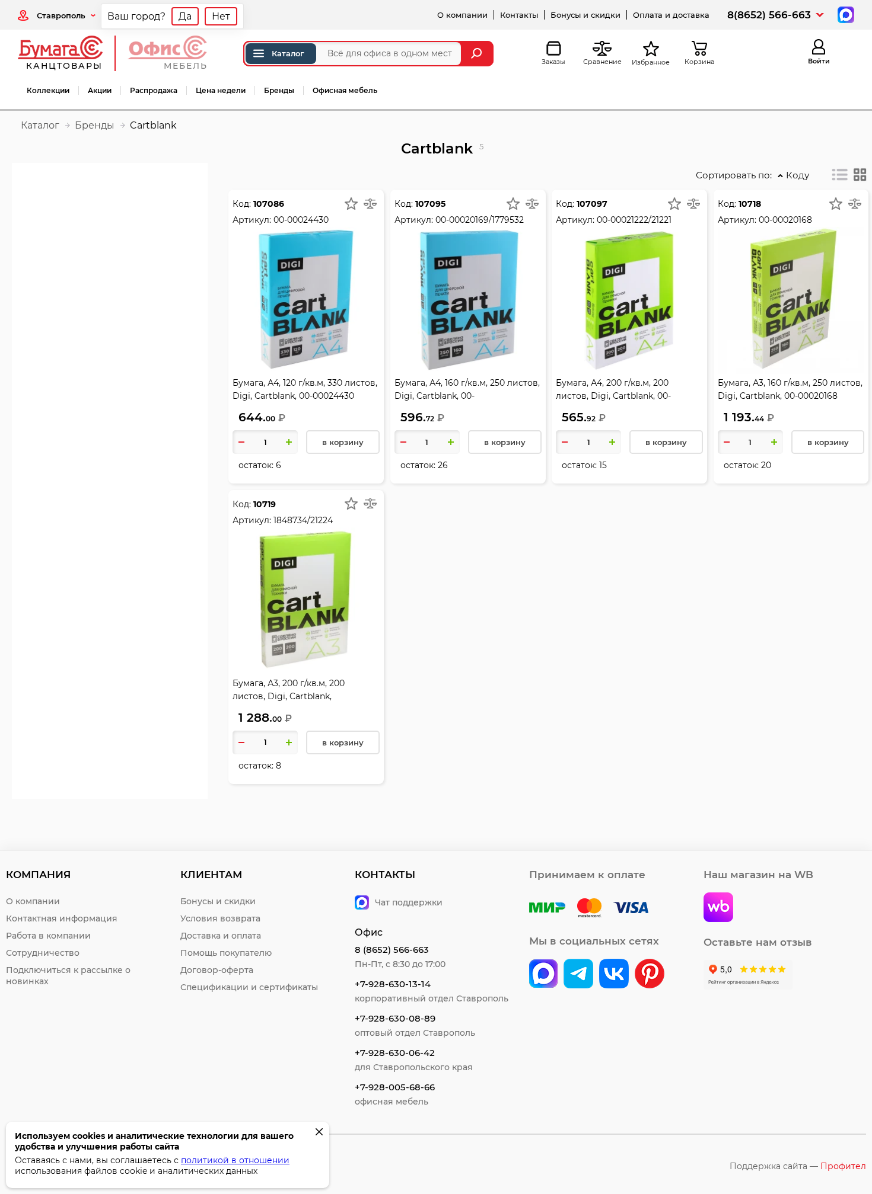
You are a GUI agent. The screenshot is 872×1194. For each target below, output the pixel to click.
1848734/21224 (303, 520)
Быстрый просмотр (306, 271)
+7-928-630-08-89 (395, 1018)
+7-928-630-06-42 (395, 1052)
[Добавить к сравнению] (370, 203)
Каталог (288, 53)
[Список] (840, 175)
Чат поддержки (409, 902)
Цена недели (221, 90)
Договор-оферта (216, 970)
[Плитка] (860, 175)
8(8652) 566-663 (769, 15)
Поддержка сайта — (798, 1166)
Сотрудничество (42, 952)
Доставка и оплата (220, 935)
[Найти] (478, 53)
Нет (221, 16)
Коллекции (48, 90)
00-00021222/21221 (634, 220)
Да (185, 16)
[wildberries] (718, 908)
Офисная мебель (345, 90)
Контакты (519, 15)
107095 (430, 204)
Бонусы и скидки (585, 15)
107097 (592, 204)
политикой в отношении (235, 1160)
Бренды (279, 90)
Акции (100, 90)
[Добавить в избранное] (351, 203)
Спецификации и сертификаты (249, 987)
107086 (268, 204)
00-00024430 (301, 220)
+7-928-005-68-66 (395, 1087)
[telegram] (578, 975)
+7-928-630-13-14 (393, 984)
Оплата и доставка (671, 15)
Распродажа (153, 90)
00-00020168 (785, 220)
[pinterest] (649, 975)
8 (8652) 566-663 (392, 949)
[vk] (543, 974)
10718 (750, 204)
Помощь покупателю (226, 952)
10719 (264, 504)
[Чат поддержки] (844, 14)
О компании (462, 15)
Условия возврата (220, 918)
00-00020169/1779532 (479, 220)
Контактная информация (61, 918)
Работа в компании (48, 935)
